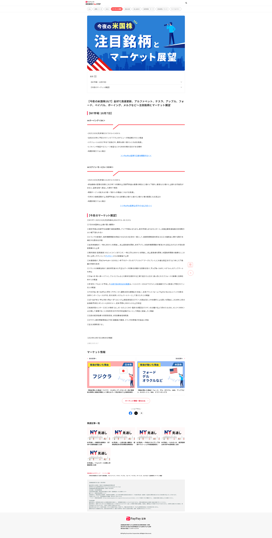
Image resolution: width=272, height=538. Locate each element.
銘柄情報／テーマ (149, 9)
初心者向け (137, 9)
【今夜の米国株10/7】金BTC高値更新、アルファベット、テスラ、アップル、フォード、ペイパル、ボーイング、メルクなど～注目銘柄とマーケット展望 (125, 475)
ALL (90, 9)
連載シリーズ (98, 9)
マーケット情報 (116, 9)
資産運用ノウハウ (162, 9)
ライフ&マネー (175, 9)
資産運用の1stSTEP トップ (93, 473)
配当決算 (127, 9)
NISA (107, 9)
